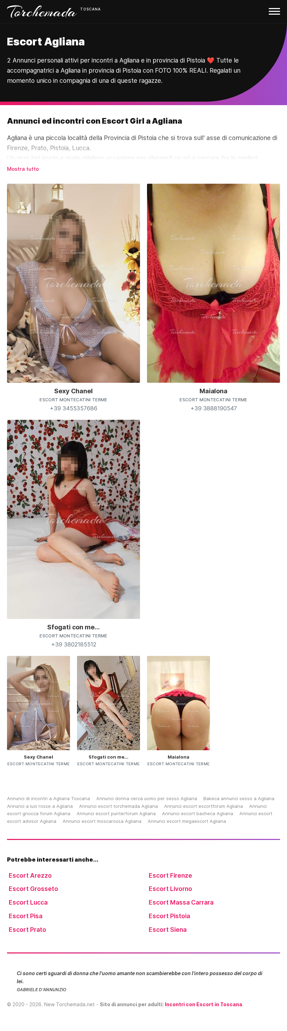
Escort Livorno (170, 888)
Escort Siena (168, 929)
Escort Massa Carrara (181, 902)
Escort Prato (27, 929)
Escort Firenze (170, 875)
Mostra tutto (23, 169)
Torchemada (42, 11)
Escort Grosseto (33, 888)
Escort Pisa (25, 916)
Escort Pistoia (169, 916)
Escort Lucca (28, 902)
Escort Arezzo (30, 875)
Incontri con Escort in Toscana (203, 1004)
